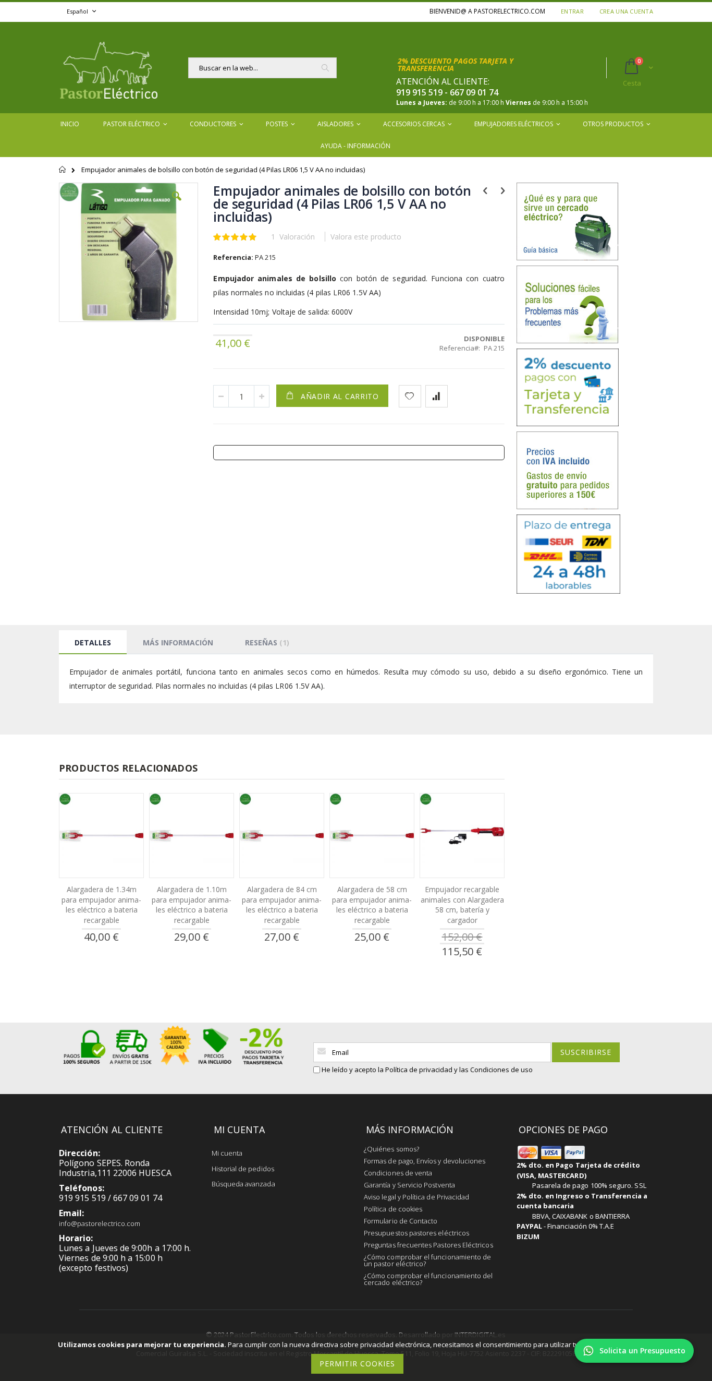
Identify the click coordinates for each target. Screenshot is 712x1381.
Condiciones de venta (398, 1173)
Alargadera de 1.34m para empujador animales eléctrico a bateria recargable (101, 904)
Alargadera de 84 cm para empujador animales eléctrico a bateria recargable (282, 904)
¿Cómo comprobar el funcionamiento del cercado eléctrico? (428, 1279)
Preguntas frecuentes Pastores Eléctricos (428, 1245)
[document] (357, 1357)
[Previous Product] (485, 190)
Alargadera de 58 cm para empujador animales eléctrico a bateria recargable (372, 904)
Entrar (572, 11)
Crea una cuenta (626, 11)
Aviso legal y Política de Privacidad (416, 1197)
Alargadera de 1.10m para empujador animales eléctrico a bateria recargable (191, 904)
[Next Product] (503, 190)
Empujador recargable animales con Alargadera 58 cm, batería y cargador (462, 904)
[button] (177, 204)
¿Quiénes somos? (391, 1149)
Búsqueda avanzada (243, 1183)
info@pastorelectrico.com (100, 1223)
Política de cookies (393, 1209)
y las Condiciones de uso (493, 1069)
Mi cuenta (227, 1153)
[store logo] (108, 68)
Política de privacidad (418, 1069)
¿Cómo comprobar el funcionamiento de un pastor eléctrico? (427, 1260)
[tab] (93, 642)
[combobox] (262, 67)
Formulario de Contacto (400, 1221)
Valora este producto (365, 237)
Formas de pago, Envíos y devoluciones (424, 1161)
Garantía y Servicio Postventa (409, 1185)
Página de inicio (63, 174)
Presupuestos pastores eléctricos (416, 1233)
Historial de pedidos (243, 1168)
